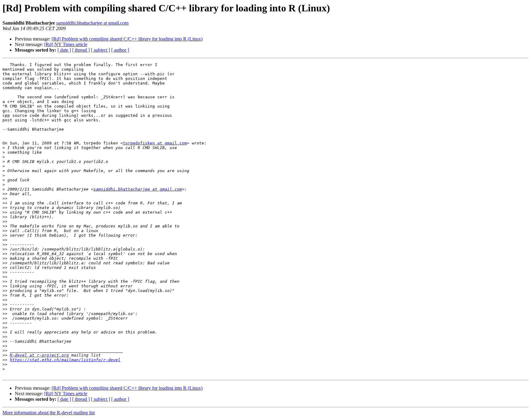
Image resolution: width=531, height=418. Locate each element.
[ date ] (64, 50)
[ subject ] (100, 50)
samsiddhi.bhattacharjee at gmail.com (92, 23)
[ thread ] (81, 50)
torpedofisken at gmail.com (155, 143)
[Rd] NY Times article (65, 44)
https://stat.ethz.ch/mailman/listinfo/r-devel (65, 359)
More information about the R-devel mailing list (48, 412)
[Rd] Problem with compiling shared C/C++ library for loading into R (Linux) (127, 38)
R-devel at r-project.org (39, 355)
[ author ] (120, 50)
